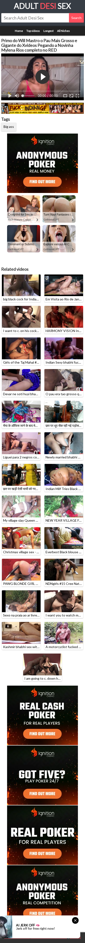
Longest (48, 31)
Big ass (9, 127)
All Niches (63, 31)
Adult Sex (42, 5)
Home (19, 31)
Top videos (33, 31)
